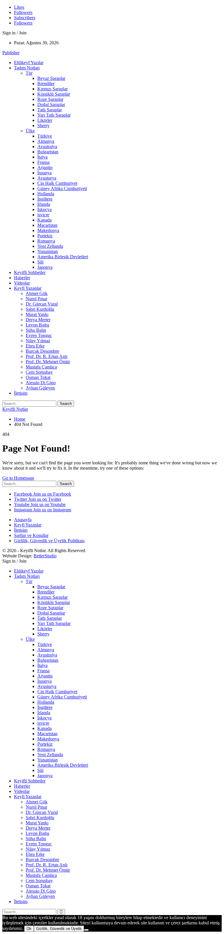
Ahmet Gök (37, 293)
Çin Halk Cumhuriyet (57, 183)
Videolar (22, 282)
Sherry (43, 125)
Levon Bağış (37, 324)
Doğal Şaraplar (51, 104)
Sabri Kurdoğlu (40, 309)
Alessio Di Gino (41, 382)
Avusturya (46, 177)
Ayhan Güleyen (40, 387)
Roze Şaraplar (50, 99)
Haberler (22, 277)
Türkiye (44, 136)
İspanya (44, 172)
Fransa (43, 162)
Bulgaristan (47, 151)
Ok (29, 928)
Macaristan (47, 225)
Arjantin (44, 167)
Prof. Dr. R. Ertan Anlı (46, 356)
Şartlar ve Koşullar (31, 535)
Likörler (44, 120)
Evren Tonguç (39, 335)
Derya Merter (38, 319)
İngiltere (44, 198)
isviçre (43, 214)
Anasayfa (23, 519)
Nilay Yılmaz (38, 340)
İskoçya (44, 209)
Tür (29, 73)
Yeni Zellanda (50, 246)
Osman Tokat (38, 377)
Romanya (46, 240)
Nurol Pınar (36, 298)
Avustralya (47, 146)
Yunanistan (47, 251)
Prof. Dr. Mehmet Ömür (48, 361)
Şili (40, 261)
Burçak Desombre (42, 351)
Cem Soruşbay (39, 372)
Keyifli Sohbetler (30, 272)
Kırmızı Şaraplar (52, 88)
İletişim (20, 393)
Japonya (44, 267)
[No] (86, 930)
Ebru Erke (35, 345)
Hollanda (45, 193)
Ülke (30, 130)
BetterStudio (45, 555)
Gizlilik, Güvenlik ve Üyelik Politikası (49, 540)
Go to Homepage (18, 477)
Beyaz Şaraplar (51, 78)
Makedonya (48, 230)
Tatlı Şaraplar (49, 109)
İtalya (42, 157)
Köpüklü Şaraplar (53, 94)
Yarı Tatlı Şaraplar (54, 115)
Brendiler (46, 83)
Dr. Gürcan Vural (42, 303)
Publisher (11, 52)
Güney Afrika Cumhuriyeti (62, 188)
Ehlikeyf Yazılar (28, 62)
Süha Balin (36, 330)
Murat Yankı (37, 314)
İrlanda (43, 204)
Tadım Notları (27, 67)
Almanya (45, 141)
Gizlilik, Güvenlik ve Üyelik (59, 928)
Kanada (44, 219)
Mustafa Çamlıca (41, 366)
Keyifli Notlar (15, 409)
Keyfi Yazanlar (27, 288)
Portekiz (44, 235)
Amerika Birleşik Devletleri (62, 256)
